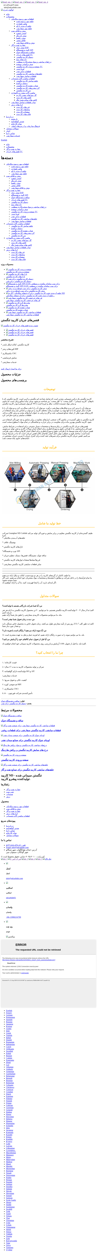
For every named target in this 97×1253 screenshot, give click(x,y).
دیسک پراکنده (21, 83)
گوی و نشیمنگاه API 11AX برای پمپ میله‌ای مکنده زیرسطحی (32, 286)
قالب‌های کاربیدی (23, 114)
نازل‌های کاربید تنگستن (15, 276)
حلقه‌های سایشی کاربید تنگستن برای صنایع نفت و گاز (27, 769)
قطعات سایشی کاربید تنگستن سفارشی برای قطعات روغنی (31, 730)
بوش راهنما (21, 38)
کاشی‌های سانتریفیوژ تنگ (26, 100)
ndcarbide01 (11, 898)
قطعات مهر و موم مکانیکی (22, 19)
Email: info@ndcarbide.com (17, 847)
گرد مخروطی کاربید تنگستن (28, 88)
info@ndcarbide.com (14, 878)
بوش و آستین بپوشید (24, 64)
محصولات (10, 17)
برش (8, 797)
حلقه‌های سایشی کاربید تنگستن (29, 74)
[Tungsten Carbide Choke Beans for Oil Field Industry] (22, 735)
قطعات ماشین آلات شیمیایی (23, 78)
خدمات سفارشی (13, 136)
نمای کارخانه (16, 124)
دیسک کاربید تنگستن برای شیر (18, 281)
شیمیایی (9, 794)
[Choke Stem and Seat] (11, 716)
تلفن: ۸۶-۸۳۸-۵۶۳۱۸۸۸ (16, 845)
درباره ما (9, 117)
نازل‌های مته (21, 59)
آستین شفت (21, 33)
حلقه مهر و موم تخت (25, 21)
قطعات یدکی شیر (23, 71)
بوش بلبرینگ (21, 36)
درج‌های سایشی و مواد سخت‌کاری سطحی (33, 62)
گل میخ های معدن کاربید (26, 95)
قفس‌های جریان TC (24, 55)
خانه (8, 14)
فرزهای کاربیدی (23, 107)
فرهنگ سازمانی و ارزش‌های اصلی (25, 126)
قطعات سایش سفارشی (26, 76)
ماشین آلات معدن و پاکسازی (23, 93)
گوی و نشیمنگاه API (24, 50)
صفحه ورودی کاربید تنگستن (17, 272)
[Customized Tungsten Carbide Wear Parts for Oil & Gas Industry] (28, 725)
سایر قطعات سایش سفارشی (23, 102)
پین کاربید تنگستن (23, 90)
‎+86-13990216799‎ (13, 917)
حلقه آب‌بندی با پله (23, 26)
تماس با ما (10, 133)
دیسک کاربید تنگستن (24, 57)
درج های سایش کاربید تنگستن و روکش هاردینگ (24, 750)
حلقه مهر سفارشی (24, 28)
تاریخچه (14, 119)
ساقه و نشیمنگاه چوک (25, 52)
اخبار (8, 131)
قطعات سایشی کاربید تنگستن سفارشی (22, 315)
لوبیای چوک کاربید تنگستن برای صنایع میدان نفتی (25, 740)
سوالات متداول (12, 129)
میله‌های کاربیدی (23, 109)
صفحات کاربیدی (23, 112)
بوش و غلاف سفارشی (25, 43)
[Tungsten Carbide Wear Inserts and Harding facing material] (24, 745)
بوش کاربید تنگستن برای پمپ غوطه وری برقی (25, 291)
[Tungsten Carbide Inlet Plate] (13, 755)
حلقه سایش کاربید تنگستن (27, 81)
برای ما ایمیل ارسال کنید (11, 369)
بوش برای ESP (22, 48)
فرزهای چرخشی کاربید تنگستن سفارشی (23, 300)
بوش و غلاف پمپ (18, 31)
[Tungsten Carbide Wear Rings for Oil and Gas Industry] (24, 765)
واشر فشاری (21, 24)
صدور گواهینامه (17, 121)
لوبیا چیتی (20, 69)
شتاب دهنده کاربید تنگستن (27, 86)
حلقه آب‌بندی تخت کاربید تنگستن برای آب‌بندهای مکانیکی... (30, 296)
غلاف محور (21, 40)
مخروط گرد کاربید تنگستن (17, 305)
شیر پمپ (10, 792)
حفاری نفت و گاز (18, 45)
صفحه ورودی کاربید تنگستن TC (29, 67)
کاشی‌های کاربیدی (23, 98)
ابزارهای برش (17, 105)
